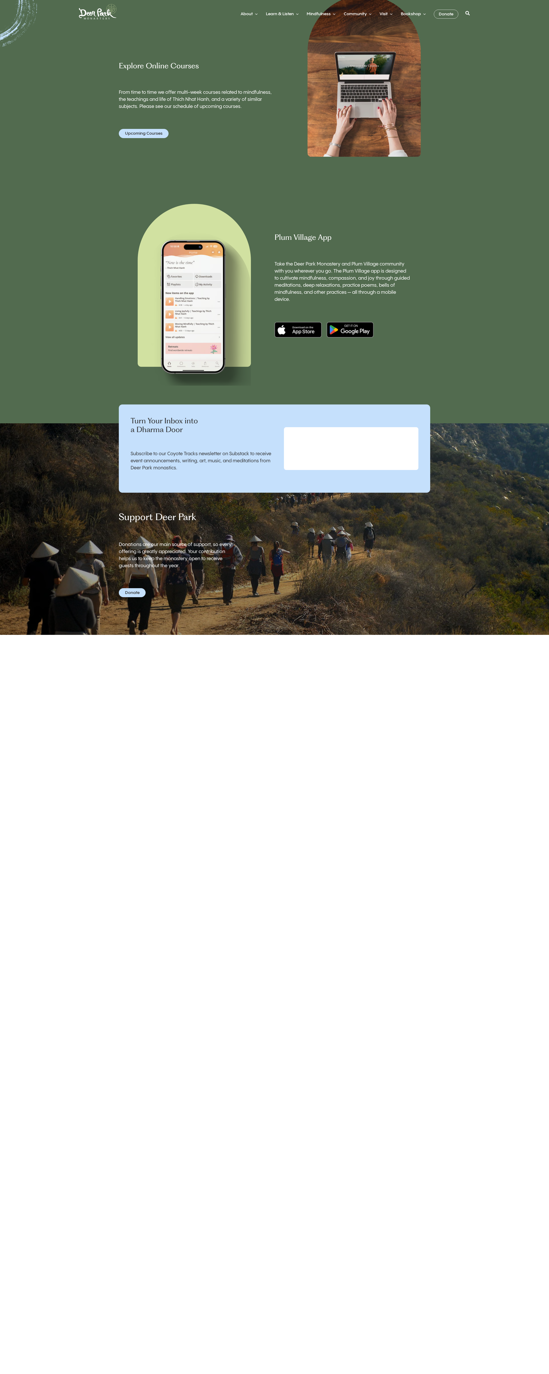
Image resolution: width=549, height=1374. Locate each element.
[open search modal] (467, 14)
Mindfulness (319, 14)
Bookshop (411, 14)
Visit (384, 14)
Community (355, 14)
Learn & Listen (280, 14)
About (247, 14)
